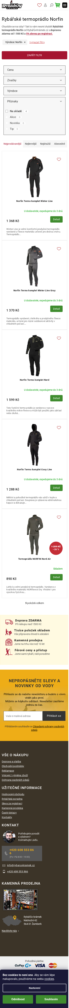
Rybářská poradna (12, 798)
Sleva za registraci (12, 803)
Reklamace (8, 770)
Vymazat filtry (37, 42)
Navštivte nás (9, 930)
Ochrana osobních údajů (15, 780)
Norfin (13, 42)
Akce (15, 117)
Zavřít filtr (34, 55)
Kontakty (7, 817)
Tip (14, 128)
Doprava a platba (11, 761)
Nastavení (34, 988)
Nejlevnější (30, 143)
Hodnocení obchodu (13, 794)
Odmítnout (18, 999)
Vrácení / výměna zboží (15, 775)
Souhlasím (51, 999)
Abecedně (59, 143)
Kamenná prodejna (12, 808)
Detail (56, 219)
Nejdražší (45, 143)
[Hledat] (51, 5)
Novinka (17, 123)
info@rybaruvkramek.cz (21, 865)
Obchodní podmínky (13, 766)
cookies (49, 979)
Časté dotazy (9, 812)
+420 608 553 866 (22, 851)
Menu (64, 5)
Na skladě (18, 111)
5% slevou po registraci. (39, 33)
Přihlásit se (54, 715)
